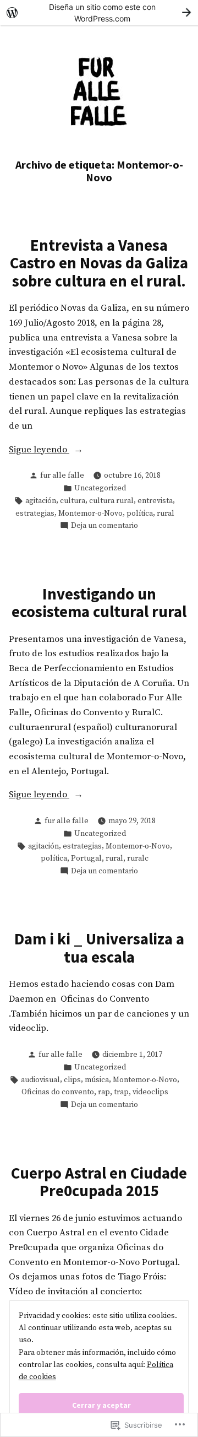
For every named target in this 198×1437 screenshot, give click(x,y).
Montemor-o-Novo (90, 513)
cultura (72, 501)
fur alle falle (62, 475)
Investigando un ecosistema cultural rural (99, 603)
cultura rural (111, 501)
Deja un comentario (104, 526)
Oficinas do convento (57, 1092)
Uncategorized (100, 488)
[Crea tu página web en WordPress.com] (99, 12)
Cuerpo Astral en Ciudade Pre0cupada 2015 (99, 1182)
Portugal (86, 858)
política (140, 513)
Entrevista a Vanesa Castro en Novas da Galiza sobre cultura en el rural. (99, 263)
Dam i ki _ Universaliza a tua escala (99, 947)
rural (165, 513)
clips (72, 1080)
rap (104, 1092)
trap (121, 1092)
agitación (40, 501)
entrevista (155, 501)
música (97, 1080)
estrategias (34, 513)
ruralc (137, 858)
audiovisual (40, 1080)
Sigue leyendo (39, 451)
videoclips (150, 1092)
